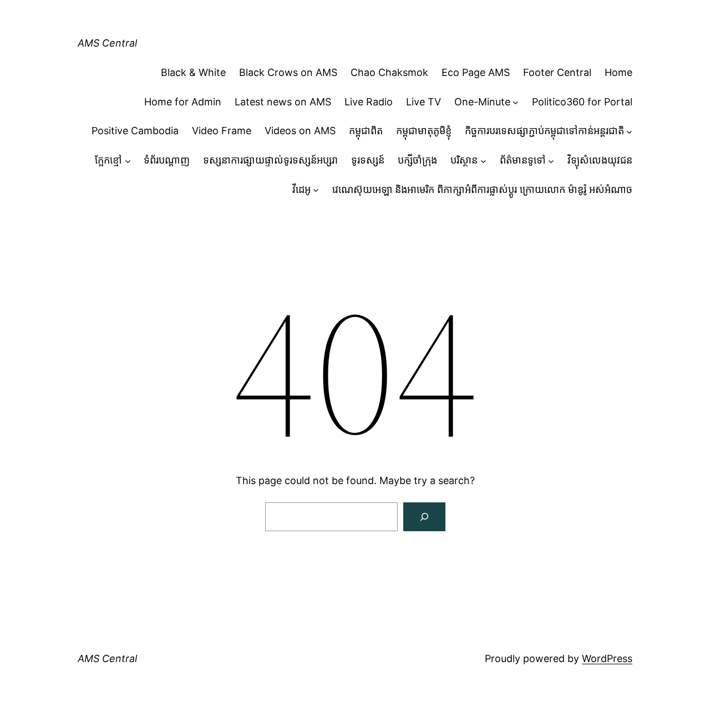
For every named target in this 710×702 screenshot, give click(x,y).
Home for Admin (182, 102)
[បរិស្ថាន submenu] (483, 160)
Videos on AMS (300, 130)
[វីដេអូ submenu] (316, 190)
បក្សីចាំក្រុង (417, 160)
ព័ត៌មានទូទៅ (523, 160)
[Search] (424, 516)
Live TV (423, 102)
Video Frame (221, 130)
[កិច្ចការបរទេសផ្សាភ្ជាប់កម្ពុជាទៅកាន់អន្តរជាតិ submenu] (629, 131)
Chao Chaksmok (389, 72)
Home (618, 72)
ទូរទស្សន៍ (367, 160)
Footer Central (557, 72)
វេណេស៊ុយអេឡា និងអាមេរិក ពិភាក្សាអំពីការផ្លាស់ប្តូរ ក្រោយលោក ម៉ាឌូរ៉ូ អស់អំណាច (482, 189)
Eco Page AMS (476, 72)
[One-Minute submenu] (516, 102)
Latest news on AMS (283, 102)
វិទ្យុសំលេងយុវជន (599, 160)
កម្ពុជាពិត (366, 130)
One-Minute (482, 102)
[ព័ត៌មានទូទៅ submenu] (551, 160)
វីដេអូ (301, 189)
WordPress (607, 658)
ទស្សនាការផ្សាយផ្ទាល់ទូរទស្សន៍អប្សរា (270, 160)
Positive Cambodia (135, 130)
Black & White (193, 72)
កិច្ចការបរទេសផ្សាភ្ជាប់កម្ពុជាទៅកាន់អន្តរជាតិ (544, 130)
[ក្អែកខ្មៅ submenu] (128, 160)
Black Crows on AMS (288, 72)
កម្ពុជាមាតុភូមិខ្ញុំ (424, 130)
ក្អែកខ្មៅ (108, 160)
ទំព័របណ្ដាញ (167, 160)
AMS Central (107, 43)
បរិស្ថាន (464, 160)
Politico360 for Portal (582, 102)
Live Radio (368, 102)
